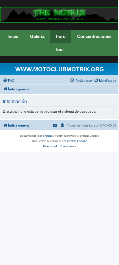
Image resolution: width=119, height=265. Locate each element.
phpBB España (77, 140)
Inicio (13, 36)
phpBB (47, 135)
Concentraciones (94, 36)
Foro (61, 36)
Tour (59, 49)
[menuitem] (8, 80)
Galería (37, 36)
